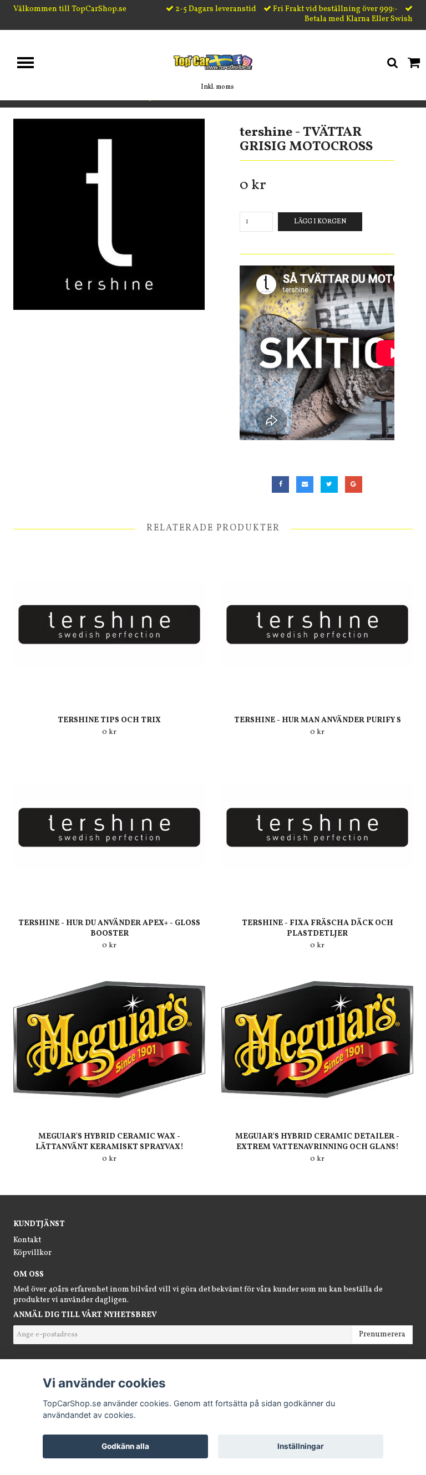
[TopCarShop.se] (213, 62)
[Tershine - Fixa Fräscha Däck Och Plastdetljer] (317, 826)
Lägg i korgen (320, 221)
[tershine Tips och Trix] (109, 623)
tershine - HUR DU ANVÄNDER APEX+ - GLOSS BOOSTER (109, 928)
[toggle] (31, 64)
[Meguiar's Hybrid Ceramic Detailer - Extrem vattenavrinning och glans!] (317, 1039)
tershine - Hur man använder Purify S (317, 720)
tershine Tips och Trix (109, 720)
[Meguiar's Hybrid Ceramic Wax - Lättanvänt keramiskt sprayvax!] (109, 1039)
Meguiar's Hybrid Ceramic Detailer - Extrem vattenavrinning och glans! (317, 1141)
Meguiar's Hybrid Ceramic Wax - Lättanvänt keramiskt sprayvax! (110, 1141)
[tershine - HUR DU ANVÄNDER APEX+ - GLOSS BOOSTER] (109, 826)
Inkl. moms (217, 87)
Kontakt (27, 1240)
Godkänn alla (125, 1446)
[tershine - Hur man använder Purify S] (317, 623)
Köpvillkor (32, 1253)
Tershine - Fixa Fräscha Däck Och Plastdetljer (317, 928)
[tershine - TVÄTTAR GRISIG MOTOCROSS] (109, 214)
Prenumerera (382, 1334)
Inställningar (300, 1446)
